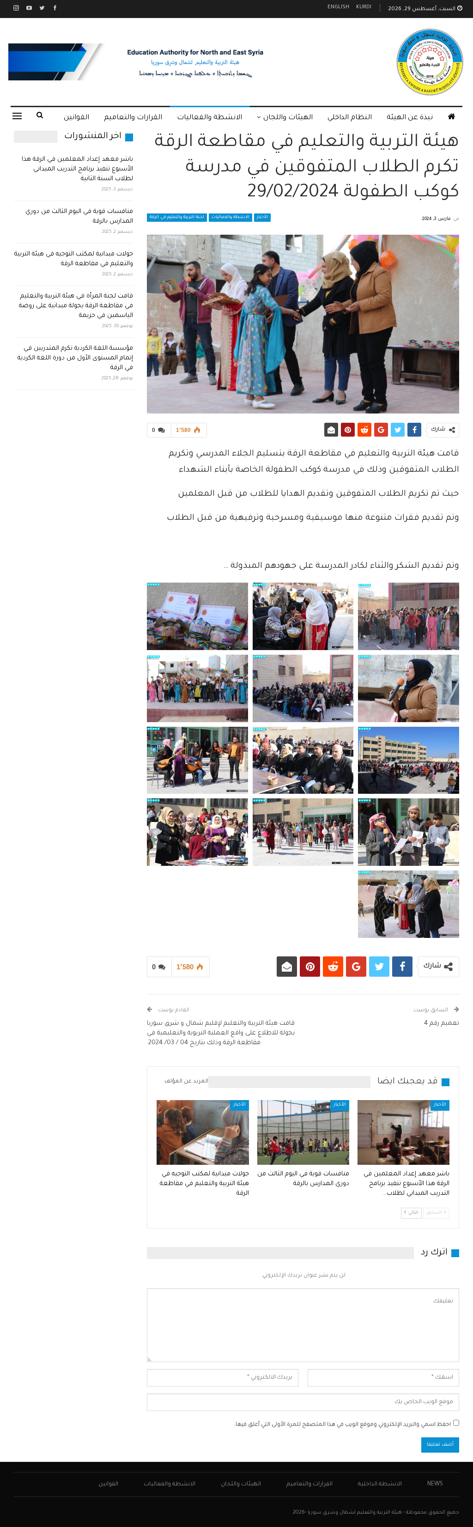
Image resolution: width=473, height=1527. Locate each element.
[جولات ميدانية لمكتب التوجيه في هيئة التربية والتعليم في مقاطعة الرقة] (203, 1132)
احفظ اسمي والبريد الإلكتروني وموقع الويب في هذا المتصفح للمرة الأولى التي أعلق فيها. (342, 1425)
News (435, 1484)
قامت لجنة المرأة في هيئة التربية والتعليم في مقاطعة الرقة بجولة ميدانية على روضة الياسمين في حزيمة (76, 306)
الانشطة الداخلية (380, 1484)
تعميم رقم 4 (441, 1023)
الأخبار (262, 217)
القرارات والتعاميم (133, 118)
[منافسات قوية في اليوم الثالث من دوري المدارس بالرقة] (303, 1132)
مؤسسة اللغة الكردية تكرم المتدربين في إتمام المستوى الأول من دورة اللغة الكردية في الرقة (75, 358)
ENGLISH (338, 8)
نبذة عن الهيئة (410, 118)
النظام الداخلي (349, 118)
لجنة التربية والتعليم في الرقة (177, 217)
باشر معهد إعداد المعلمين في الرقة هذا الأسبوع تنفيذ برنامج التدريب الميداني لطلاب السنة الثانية (77, 169)
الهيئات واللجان (288, 118)
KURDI (363, 8)
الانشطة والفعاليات (209, 118)
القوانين (76, 118)
